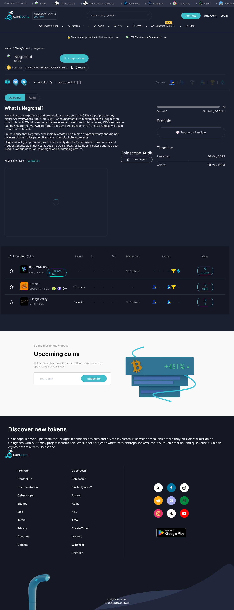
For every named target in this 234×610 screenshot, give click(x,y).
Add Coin (210, 15)
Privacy (22, 528)
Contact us (24, 479)
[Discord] (171, 501)
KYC (74, 511)
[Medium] (184, 501)
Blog (20, 511)
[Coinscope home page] (17, 15)
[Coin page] (44, 270)
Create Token (80, 528)
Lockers (77, 536)
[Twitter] (158, 488)
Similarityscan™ (82, 487)
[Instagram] (158, 513)
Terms (21, 520)
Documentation (27, 487)
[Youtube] (184, 513)
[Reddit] (158, 501)
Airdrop (77, 495)
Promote (190, 15)
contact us (34, 160)
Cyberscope (25, 495)
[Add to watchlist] (12, 271)
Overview (15, 97)
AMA (75, 520)
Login (224, 15)
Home (8, 48)
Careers (22, 544)
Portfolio (77, 553)
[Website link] (7, 82)
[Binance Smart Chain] (9, 67)
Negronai (38, 48)
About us (23, 536)
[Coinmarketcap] (184, 488)
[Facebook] (171, 488)
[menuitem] (48, 26)
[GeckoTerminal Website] (59, 289)
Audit (32, 97)
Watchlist (78, 544)
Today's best (22, 48)
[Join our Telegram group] (171, 513)
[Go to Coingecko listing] (54, 289)
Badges (160, 82)
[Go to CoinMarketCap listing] (65, 289)
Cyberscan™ (80, 470)
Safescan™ (79, 479)
